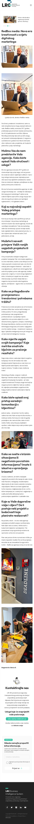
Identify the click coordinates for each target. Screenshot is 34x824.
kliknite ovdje (18, 726)
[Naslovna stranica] (11, 5)
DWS (7, 817)
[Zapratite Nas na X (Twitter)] (11, 807)
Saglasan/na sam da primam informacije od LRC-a (19, 762)
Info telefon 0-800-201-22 (17, 719)
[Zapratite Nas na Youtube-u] (25, 807)
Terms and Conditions (11, 816)
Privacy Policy (21, 816)
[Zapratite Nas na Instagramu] (16, 807)
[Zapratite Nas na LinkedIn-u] (20, 807)
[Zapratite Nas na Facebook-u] (7, 807)
